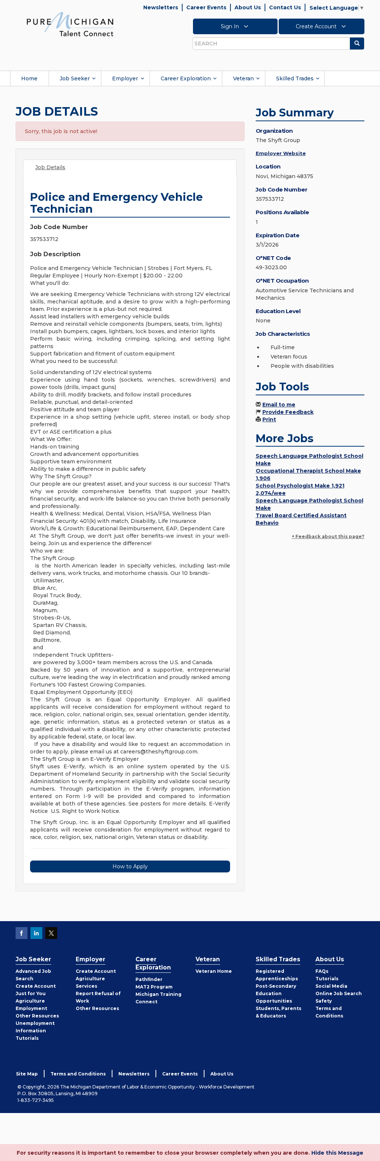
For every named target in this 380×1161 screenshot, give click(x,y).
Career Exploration (186, 78)
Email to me (278, 404)
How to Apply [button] (130, 866)
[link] (70, 23)
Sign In (230, 26)
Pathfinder (149, 979)
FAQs (321, 971)
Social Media (331, 986)
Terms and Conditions (78, 1074)
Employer (125, 78)
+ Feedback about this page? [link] (328, 536)
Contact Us (285, 7)
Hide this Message (337, 1152)
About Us (248, 7)
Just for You (31, 993)
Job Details (50, 167)
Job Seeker (75, 78)
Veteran (243, 78)
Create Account (317, 26)
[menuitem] (29, 78)
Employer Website (281, 153)
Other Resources (37, 1016)
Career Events (206, 7)
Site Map (27, 1074)
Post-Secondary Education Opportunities (276, 993)
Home (29, 78)
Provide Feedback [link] (288, 412)
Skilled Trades (295, 78)
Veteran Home (214, 971)
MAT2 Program (154, 987)
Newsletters (160, 7)
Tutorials (27, 1038)
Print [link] (269, 419)
